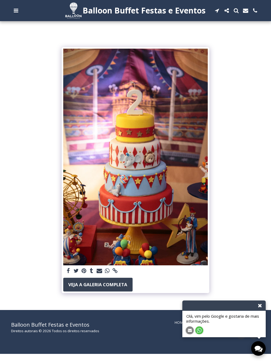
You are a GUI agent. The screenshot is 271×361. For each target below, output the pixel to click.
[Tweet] (76, 271)
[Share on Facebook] (68, 271)
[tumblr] (91, 271)
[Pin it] (84, 271)
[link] (115, 271)
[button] (15, 10)
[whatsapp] (107, 271)
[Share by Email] (99, 271)
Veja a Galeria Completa (97, 284)
